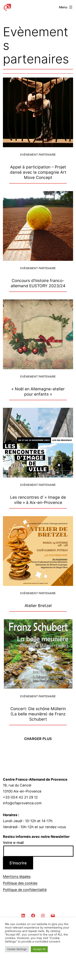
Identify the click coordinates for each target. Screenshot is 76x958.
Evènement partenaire (38, 154)
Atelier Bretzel (38, 605)
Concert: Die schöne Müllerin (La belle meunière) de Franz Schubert (38, 714)
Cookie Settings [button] (17, 949)
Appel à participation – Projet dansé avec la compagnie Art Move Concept (38, 172)
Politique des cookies (20, 883)
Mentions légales (17, 876)
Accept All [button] (39, 949)
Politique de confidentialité (25, 890)
